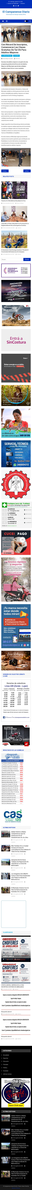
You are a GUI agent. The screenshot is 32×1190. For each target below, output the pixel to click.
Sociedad (16, 55)
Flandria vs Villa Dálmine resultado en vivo (13, 200)
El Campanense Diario (16, 11)
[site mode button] (26, 21)
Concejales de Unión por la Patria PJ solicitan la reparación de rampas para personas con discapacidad (6, 171)
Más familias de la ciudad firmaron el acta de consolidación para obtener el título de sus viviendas (20, 848)
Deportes (5, 1058)
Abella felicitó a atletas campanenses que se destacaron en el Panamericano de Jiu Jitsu (19, 834)
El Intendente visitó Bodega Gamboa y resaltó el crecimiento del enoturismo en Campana (14, 250)
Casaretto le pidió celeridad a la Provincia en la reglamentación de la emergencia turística (15, 224)
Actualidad (6, 1055)
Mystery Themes (16, 1188)
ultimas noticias (7, 1074)
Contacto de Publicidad (12, 3)
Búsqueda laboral (6, 1011)
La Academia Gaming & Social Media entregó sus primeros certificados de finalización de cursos (28, 171)
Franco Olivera (20, 203)
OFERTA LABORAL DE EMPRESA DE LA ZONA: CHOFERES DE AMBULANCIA (15, 954)
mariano (17, 58)
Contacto (22, 3)
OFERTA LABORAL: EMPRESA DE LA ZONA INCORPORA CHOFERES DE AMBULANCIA (12, 986)
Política (5, 1067)
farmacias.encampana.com (12, 525)
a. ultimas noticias (6, 55)
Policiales (5, 1064)
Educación (6, 1061)
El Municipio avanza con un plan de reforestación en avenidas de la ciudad (20, 889)
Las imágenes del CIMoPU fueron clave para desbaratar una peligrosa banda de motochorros (20, 876)
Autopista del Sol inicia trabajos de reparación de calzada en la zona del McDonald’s (19, 862)
